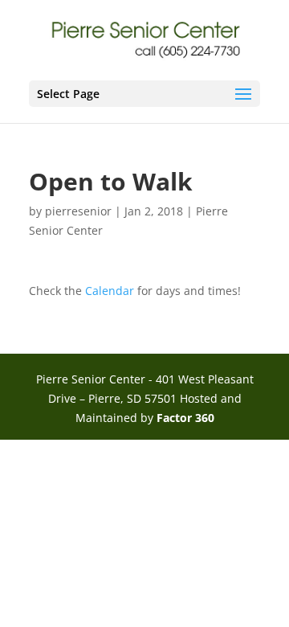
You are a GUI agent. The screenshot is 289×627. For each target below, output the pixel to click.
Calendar (109, 290)
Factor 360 (185, 417)
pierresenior (78, 211)
